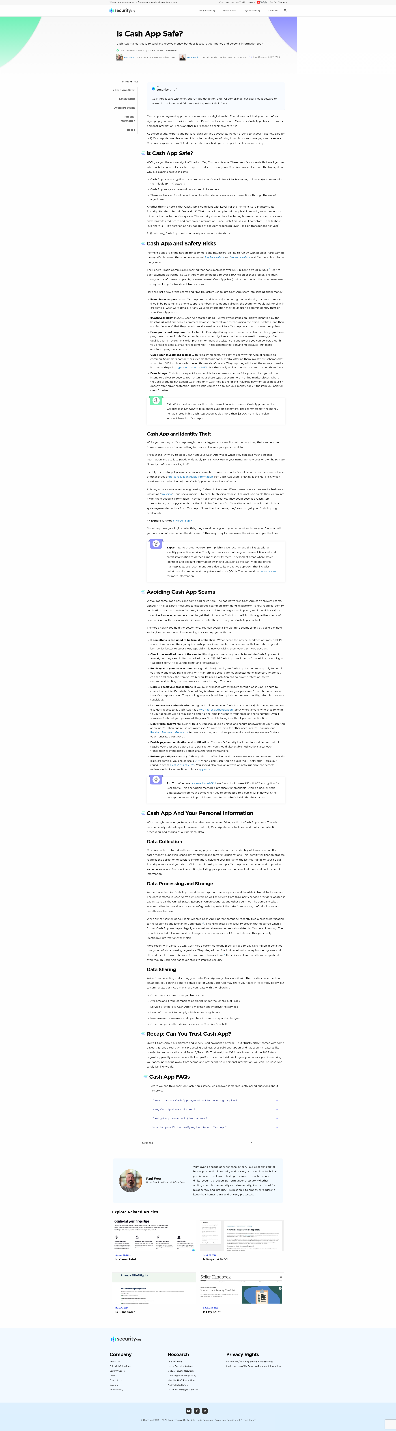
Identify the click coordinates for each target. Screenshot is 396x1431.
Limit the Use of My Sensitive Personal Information (253, 1366)
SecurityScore (117, 1371)
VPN (197, 760)
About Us (115, 1362)
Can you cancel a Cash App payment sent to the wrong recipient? (195, 1100)
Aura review (268, 571)
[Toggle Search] (285, 11)
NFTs (204, 367)
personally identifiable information (191, 476)
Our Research (175, 1362)
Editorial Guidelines (120, 1366)
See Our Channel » (278, 2)
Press (112, 1376)
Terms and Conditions (226, 1420)
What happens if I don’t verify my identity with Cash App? (190, 1127)
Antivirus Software (178, 1385)
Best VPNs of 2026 (182, 764)
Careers (114, 1385)
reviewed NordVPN (203, 783)
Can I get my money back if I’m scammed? (180, 1118)
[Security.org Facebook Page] (197, 1411)
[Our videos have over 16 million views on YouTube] (262, 2)
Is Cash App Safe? (123, 89)
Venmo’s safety (240, 257)
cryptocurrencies (186, 367)
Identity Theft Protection (181, 1380)
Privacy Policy (248, 1420)
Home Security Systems (180, 1366)
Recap (131, 129)
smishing (166, 493)
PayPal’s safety (214, 257)
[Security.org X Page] (205, 1411)
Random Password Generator (169, 732)
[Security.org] (122, 11)
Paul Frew (153, 1178)
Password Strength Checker (183, 1389)
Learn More (171, 2)
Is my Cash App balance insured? (174, 1109)
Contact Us (116, 1380)
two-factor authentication (216, 709)
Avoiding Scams (124, 107)
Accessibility (116, 1389)
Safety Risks (127, 98)
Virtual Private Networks (181, 1371)
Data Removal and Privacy (182, 1376)
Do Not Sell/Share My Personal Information (249, 1362)
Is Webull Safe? (182, 520)
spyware (204, 769)
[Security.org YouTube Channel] (189, 1411)
